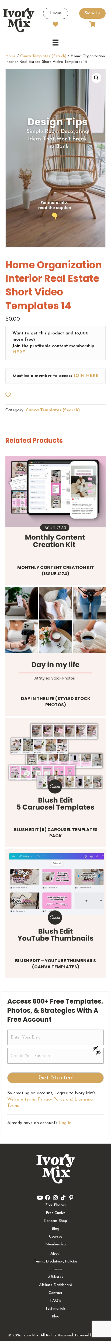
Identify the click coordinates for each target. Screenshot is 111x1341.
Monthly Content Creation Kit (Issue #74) (55, 570)
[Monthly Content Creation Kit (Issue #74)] (55, 506)
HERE (18, 352)
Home (10, 56)
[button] (96, 78)
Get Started (56, 1078)
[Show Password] (98, 1053)
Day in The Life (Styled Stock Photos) (55, 701)
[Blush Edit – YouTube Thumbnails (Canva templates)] (55, 899)
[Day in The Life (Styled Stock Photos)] (55, 637)
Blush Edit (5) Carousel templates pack (56, 832)
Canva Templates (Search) (43, 56)
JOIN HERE (86, 376)
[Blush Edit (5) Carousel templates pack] (55, 768)
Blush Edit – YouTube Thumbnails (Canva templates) (55, 964)
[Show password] (98, 1048)
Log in (65, 1123)
